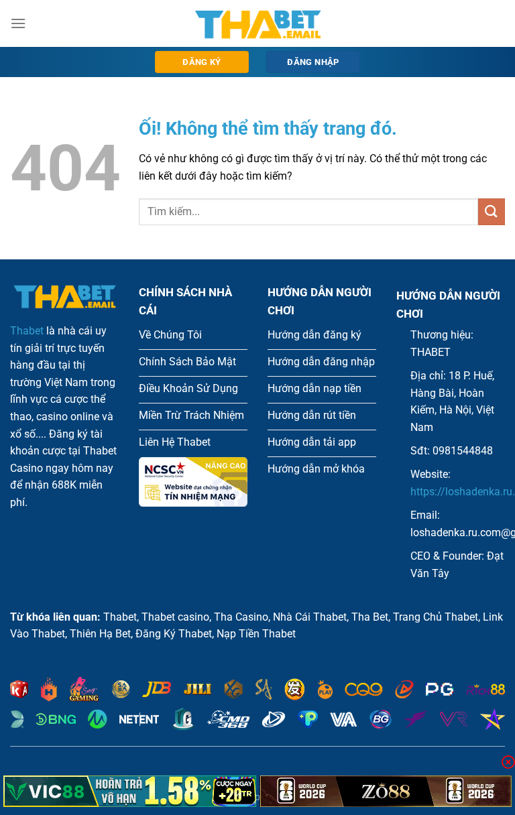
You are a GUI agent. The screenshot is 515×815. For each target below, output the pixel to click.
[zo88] (386, 791)
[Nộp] (491, 211)
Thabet (27, 330)
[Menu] (18, 23)
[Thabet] (257, 23)
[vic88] (129, 791)
